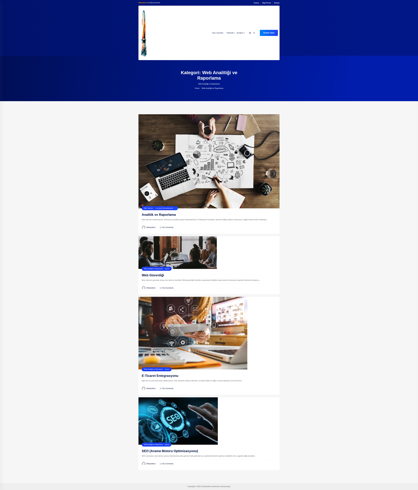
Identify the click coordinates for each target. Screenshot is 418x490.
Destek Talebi (268, 33)
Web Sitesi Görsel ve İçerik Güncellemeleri (158, 208)
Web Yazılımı (148, 208)
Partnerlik (230, 33)
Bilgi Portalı (266, 3)
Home (197, 88)
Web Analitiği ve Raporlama (153, 269)
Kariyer (256, 3)
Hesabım (240, 33)
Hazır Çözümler (217, 33)
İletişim (277, 3)
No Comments (167, 227)
